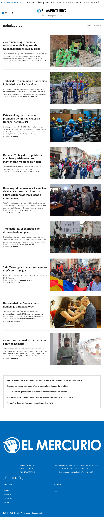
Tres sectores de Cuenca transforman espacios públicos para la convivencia (40, 400)
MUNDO (7, 506)
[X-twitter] (21, 481)
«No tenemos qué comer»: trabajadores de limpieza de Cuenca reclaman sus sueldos (21, 48)
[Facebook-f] (5, 481)
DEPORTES (8, 502)
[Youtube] (15, 481)
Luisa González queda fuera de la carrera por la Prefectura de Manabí (37, 395)
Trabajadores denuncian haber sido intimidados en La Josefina (25, 86)
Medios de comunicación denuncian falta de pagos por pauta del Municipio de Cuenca (44, 383)
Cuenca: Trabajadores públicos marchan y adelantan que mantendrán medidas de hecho (22, 161)
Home (89, 28)
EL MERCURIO (8, 516)
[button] (3, 16)
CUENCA (7, 494)
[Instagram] (10, 481)
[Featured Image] (75, 54)
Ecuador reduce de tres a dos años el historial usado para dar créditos (37, 389)
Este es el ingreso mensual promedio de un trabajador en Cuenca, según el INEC (21, 122)
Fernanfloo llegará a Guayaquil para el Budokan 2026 (30, 406)
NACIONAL (8, 498)
